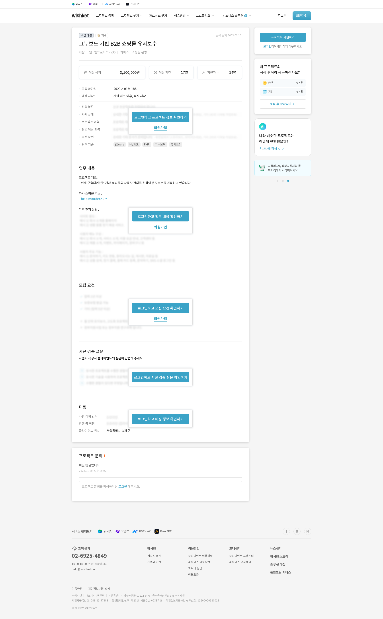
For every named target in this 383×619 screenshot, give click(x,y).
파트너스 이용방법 (199, 562)
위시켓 (107, 531)
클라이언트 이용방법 (200, 556)
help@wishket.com (84, 569)
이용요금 (193, 574)
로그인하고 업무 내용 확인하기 (161, 216)
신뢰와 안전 (154, 562)
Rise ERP (166, 531)
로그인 (122, 487)
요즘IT (125, 531)
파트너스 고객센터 (240, 562)
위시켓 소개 (154, 556)
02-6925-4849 (89, 555)
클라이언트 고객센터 (241, 556)
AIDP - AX (144, 531)
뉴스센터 (276, 548)
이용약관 (77, 589)
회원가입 (160, 127)
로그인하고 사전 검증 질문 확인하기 (160, 377)
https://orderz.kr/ (94, 199)
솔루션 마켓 (277, 564)
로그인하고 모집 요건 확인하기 (161, 308)
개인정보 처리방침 (99, 589)
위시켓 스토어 (279, 556)
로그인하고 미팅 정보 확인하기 (161, 419)
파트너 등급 (195, 568)
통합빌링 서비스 (280, 572)
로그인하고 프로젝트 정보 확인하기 (160, 117)
